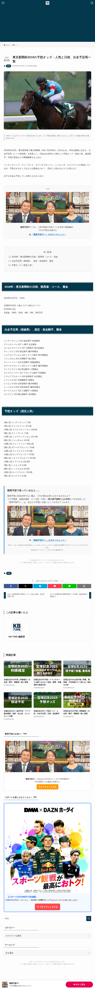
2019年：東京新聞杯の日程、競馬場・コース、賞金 (35, 257)
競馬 (8, 66)
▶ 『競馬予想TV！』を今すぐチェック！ (47, 234)
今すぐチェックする (47, 787)
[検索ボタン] (92, 3)
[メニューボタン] (3, 3)
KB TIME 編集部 (17, 636)
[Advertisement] (47, 24)
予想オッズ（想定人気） (23, 265)
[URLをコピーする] (84, 586)
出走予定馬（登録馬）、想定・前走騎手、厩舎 (32, 261)
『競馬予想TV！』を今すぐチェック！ (49, 540)
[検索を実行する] (88, 918)
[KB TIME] (47, 3)
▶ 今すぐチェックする (47, 907)
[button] (11, 586)
